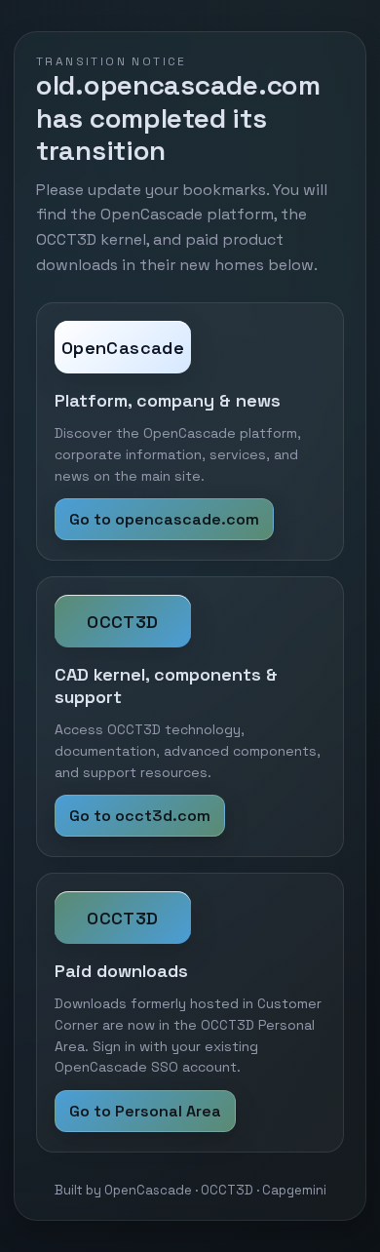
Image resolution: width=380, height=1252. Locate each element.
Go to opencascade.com (164, 519)
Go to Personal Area (145, 1111)
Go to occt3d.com (139, 815)
